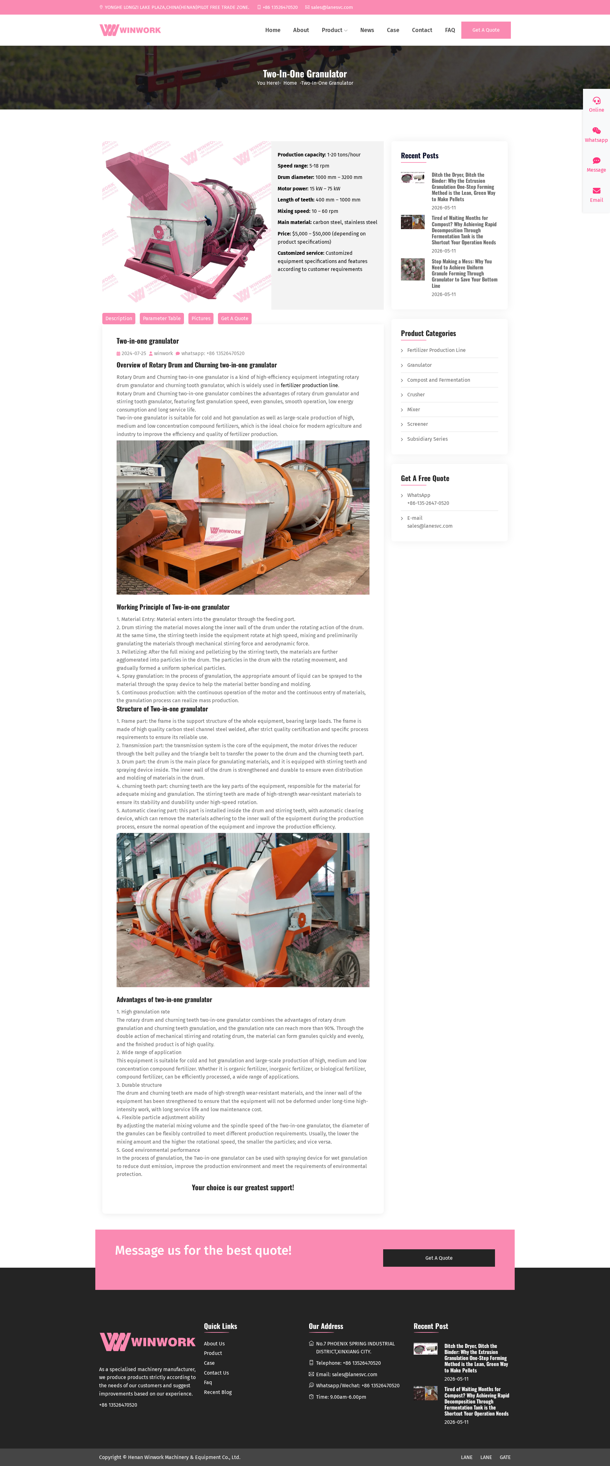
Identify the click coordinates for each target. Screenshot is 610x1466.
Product (332, 30)
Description (118, 318)
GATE (505, 1457)
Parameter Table (162, 318)
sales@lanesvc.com (332, 7)
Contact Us (216, 1373)
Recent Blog (218, 1392)
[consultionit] (130, 30)
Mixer (413, 409)
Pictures (201, 318)
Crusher (416, 395)
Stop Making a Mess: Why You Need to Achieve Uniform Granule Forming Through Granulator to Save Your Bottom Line (465, 273)
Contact (422, 30)
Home (273, 30)
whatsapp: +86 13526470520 (213, 353)
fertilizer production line (309, 385)
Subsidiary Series (427, 439)
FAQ (450, 30)
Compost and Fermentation (438, 380)
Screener (417, 424)
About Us (214, 1344)
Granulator (419, 365)
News (367, 30)
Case (393, 30)
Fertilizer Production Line (436, 350)
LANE (467, 1457)
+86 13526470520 (280, 7)
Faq (208, 1382)
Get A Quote (486, 30)
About (301, 30)
